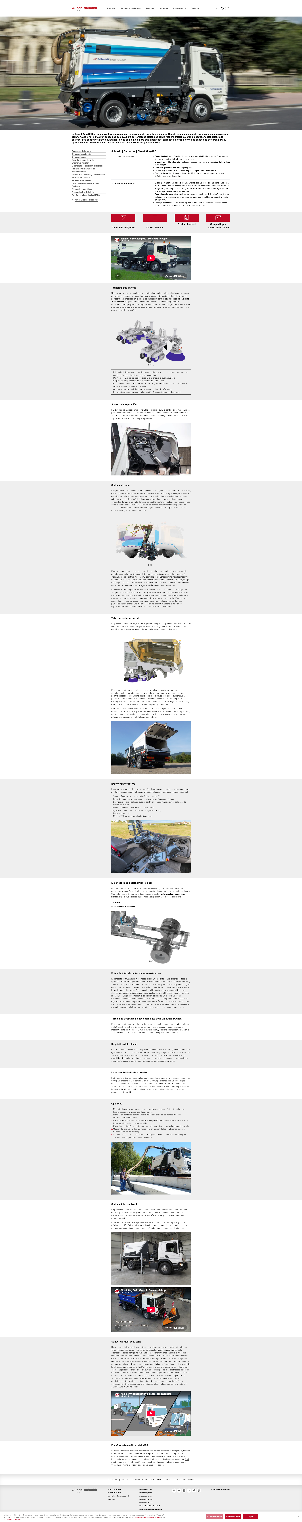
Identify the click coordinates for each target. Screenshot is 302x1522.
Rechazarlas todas (233, 1516)
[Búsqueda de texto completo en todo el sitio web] (210, 8)
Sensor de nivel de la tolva (83, 192)
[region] (151, 1516)
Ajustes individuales (214, 1516)
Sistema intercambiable (82, 189)
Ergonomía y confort (80, 162)
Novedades (111, 8)
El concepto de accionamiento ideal (87, 165)
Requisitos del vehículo (82, 180)
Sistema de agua (79, 157)
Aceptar (250, 1516)
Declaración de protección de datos (148, 1517)
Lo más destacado (124, 156)
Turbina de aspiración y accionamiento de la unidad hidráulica (88, 176)
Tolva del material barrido (83, 159)
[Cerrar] (298, 1516)
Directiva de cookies (13, 1519)
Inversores (150, 8)
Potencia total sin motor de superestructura (83, 170)
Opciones (76, 186)
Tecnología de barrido (81, 151)
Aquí (187, 1459)
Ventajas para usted (125, 183)
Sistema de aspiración (81, 154)
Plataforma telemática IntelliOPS (86, 195)
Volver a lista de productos (86, 199)
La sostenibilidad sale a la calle (85, 183)
